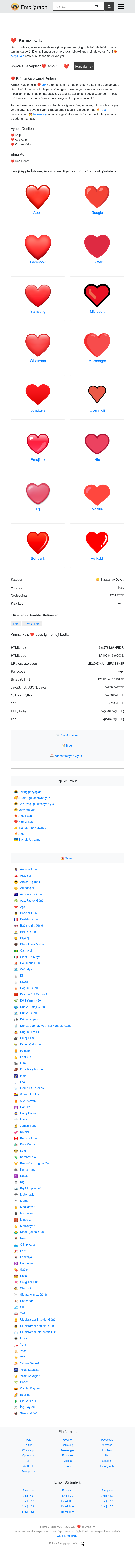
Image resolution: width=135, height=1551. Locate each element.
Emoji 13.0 (107, 1501)
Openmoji (97, 410)
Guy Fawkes (25, 1100)
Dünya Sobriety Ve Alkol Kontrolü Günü (43, 1025)
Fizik (20, 1075)
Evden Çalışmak (27, 1044)
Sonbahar (23, 1300)
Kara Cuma (24, 1144)
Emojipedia (28, 1471)
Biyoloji (21, 938)
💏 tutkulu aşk (38, 114)
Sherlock (23, 1288)
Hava (20, 1119)
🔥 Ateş (101, 109)
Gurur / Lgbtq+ (26, 1094)
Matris (21, 1200)
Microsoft (97, 311)
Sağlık (21, 1269)
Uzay (20, 1338)
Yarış (20, 1344)
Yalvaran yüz (24, 809)
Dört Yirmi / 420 (27, 1000)
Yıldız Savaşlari (27, 1369)
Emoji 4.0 (28, 1496)
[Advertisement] (67, 23)
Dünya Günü (25, 1013)
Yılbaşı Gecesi (26, 1363)
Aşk (19, 906)
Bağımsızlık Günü (28, 925)
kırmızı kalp (32, 623)
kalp (16, 623)
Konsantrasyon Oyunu (68, 755)
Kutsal (21, 1175)
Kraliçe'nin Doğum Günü (33, 1163)
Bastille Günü (26, 919)
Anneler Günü (26, 869)
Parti (20, 1250)
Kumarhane (24, 1169)
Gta (19, 1082)
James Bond (25, 1125)
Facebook (38, 261)
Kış (19, 1182)
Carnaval (23, 950)
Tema (67, 858)
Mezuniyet (24, 1213)
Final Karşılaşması (29, 1069)
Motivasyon (24, 1225)
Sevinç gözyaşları (27, 791)
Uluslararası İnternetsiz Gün (35, 1332)
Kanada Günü (26, 1138)
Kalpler (21, 1132)
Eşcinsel (22, 1394)
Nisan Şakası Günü (29, 1232)
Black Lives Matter (29, 944)
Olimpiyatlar (25, 1244)
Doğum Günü (26, 988)
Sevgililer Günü (27, 1282)
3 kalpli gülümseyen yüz (32, 797)
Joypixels (38, 410)
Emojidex (38, 459)
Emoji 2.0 (67, 1490)
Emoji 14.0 (67, 1506)
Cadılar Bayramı (27, 1388)
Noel (20, 1238)
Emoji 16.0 (67, 1511)
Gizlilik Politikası (67, 1535)
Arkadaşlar (24, 888)
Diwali (21, 981)
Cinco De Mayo (27, 956)
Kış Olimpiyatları (27, 1188)
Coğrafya (23, 969)
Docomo (67, 1466)
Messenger (97, 360)
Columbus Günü (27, 963)
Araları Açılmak (27, 881)
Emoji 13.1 (28, 1506)
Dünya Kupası (26, 1019)
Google (97, 212)
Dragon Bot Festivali (30, 994)
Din (19, 975)
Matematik (24, 1194)
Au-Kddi (97, 558)
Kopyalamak (84, 65)
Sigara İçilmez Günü (30, 1294)
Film (20, 1063)
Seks (20, 1275)
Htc (97, 459)
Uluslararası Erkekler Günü (34, 1319)
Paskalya (23, 1257)
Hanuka (22, 1107)
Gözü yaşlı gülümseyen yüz (34, 803)
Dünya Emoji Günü (29, 1006)
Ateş (19, 833)
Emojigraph (34, 7)
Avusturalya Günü (28, 894)
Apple (37, 212)
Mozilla (97, 508)
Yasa (20, 1350)
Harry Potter (25, 1113)
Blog (67, 745)
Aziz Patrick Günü (28, 900)
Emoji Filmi (24, 1038)
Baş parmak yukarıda (30, 827)
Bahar (21, 1382)
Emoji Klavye (67, 735)
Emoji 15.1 (28, 1511)
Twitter (97, 261)
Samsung (37, 311)
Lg (38, 508)
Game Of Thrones (29, 1088)
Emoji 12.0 (28, 1501)
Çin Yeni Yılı (25, 1400)
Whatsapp (38, 360)
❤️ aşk (41, 84)
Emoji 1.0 (28, 1490)
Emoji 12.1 (67, 1501)
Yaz (19, 1357)
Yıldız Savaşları (27, 1375)
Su (19, 1307)
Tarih (20, 1313)
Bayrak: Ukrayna (27, 839)
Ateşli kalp (23, 815)
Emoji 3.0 (107, 1490)
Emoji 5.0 (67, 1496)
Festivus (22, 1057)
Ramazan (23, 1263)
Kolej (20, 1150)
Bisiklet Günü (26, 931)
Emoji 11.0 (107, 1496)
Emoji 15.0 (107, 1506)
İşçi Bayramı (25, 1407)
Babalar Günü (26, 913)
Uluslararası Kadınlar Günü (34, 1325)
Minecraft (23, 1219)
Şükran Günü (26, 1413)
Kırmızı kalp (24, 821)
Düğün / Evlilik (26, 1031)
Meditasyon (24, 1207)
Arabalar (22, 875)
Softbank (38, 558)
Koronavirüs (25, 1157)
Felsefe (22, 1050)
